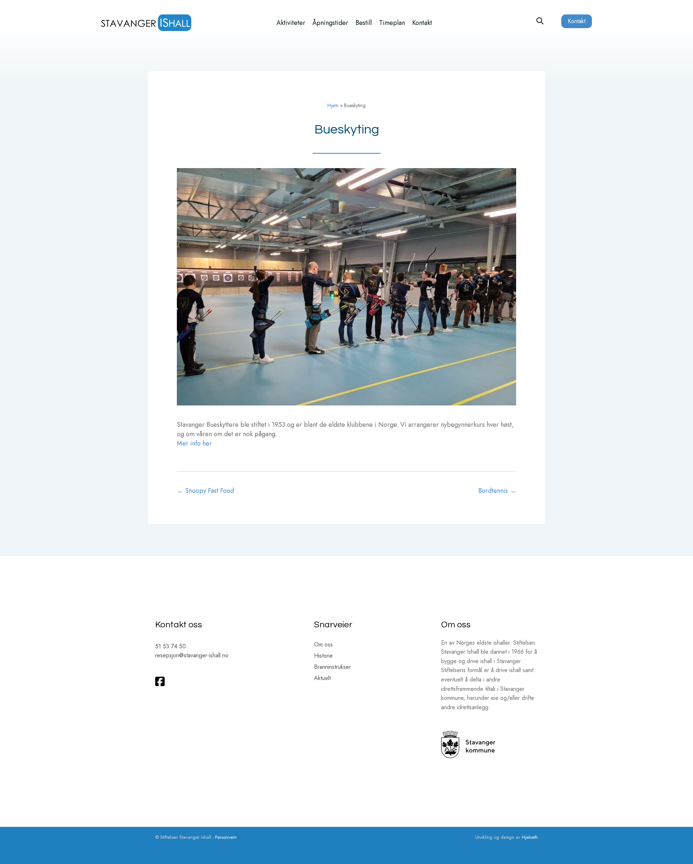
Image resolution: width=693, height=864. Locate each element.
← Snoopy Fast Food (205, 490)
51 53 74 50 (170, 646)
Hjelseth (530, 837)
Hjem (333, 105)
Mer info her (194, 443)
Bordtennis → (497, 490)
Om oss (323, 645)
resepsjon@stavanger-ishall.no (191, 655)
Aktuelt (322, 678)
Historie (323, 656)
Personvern (226, 837)
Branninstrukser (332, 667)
